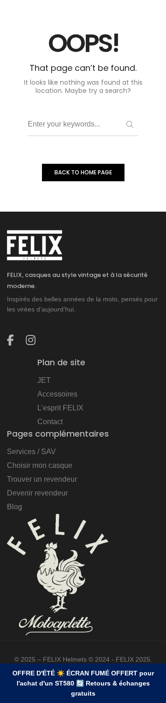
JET (44, 380)
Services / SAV (31, 451)
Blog (14, 507)
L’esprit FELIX (60, 408)
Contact (50, 422)
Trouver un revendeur (42, 479)
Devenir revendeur (37, 493)
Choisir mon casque (39, 465)
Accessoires (57, 394)
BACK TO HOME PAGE (83, 172)
